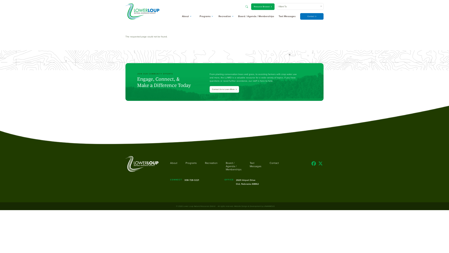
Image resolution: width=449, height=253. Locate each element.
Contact (310, 16)
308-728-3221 (191, 180)
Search (246, 6)
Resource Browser (262, 6)
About (185, 16)
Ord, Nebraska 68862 (247, 183)
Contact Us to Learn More (223, 89)
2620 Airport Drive (245, 180)
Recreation (225, 16)
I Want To (282, 6)
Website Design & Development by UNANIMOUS (254, 206)
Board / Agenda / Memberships (256, 16)
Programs (205, 16)
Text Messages (287, 16)
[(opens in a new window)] (313, 164)
